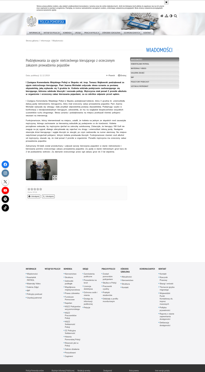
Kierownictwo (70, 274)
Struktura (69, 278)
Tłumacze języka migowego (167, 289)
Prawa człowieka (72, 294)
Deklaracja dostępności (165, 324)
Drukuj (123, 75)
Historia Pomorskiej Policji (72, 338)
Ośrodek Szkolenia (125, 271)
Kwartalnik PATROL (140, 64)
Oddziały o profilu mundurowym (110, 300)
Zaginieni (69, 357)
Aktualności (127, 277)
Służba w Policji (109, 283)
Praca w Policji (108, 269)
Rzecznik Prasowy (164, 279)
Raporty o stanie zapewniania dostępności (167, 317)
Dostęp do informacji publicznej (88, 302)
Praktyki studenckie (107, 294)
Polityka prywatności (165, 309)
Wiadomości (57, 41)
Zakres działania (72, 350)
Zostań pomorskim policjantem (108, 277)
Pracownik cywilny (107, 288)
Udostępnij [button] (35, 196)
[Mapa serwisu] (166, 16)
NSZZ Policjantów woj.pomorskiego (72, 308)
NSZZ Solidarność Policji (70, 325)
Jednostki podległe (69, 282)
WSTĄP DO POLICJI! (52, 269)
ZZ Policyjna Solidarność (70, 332)
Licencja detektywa (88, 288)
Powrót (112, 75)
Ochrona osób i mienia (90, 294)
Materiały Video (138, 68)
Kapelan (68, 303)
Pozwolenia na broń (90, 281)
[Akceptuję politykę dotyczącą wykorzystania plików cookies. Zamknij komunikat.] (166, 2)
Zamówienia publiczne (89, 275)
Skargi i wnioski (166, 284)
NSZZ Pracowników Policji (70, 316)
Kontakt (125, 288)
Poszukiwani (70, 353)
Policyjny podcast (140, 82)
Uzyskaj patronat (139, 86)
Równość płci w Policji (71, 344)
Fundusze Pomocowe (70, 298)
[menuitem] (35, 32)
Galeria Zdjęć (137, 73)
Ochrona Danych (147, 269)
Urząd (85, 269)
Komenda (68, 269)
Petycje (87, 308)
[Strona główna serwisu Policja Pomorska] (161, 16)
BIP (132, 77)
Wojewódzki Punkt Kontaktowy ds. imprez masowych (166, 299)
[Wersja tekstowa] (171, 16)
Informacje (45, 41)
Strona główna (32, 41)
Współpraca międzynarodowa (72, 289)
